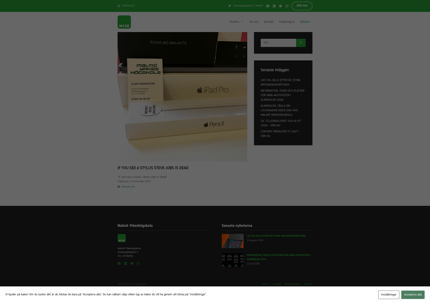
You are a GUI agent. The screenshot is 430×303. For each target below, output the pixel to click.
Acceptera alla (413, 294)
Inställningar (388, 294)
